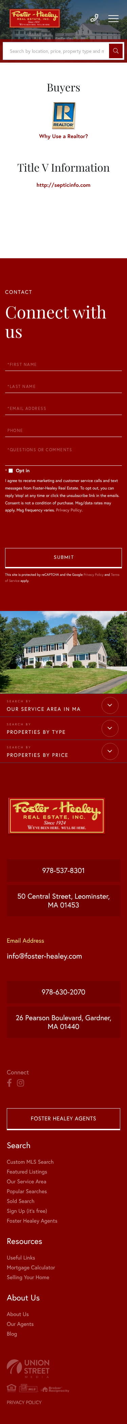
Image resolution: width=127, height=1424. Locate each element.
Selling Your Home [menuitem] (28, 1277)
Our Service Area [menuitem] (26, 1181)
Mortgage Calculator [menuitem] (31, 1267)
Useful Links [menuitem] (21, 1257)
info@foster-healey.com (44, 956)
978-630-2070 (63, 992)
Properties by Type (36, 732)
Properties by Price (37, 755)
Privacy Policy (69, 510)
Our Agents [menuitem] (20, 1324)
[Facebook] (9, 1083)
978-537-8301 (63, 870)
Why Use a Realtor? (63, 136)
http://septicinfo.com (63, 185)
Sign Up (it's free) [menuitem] (27, 1211)
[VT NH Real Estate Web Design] (63, 1368)
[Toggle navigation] (113, 18)
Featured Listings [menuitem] (27, 1171)
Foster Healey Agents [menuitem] (32, 1221)
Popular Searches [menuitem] (27, 1191)
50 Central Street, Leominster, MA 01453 (63, 901)
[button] (116, 51)
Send (63, 558)
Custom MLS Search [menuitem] (30, 1162)
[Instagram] (20, 1083)
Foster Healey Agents (63, 1118)
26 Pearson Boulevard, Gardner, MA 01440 (63, 1022)
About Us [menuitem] (18, 1314)
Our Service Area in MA (44, 709)
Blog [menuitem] (12, 1334)
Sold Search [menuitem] (21, 1201)
